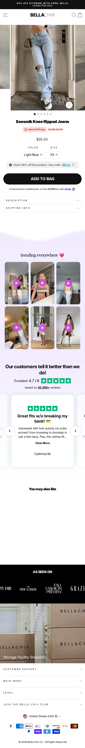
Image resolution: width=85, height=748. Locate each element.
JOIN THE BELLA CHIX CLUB (26, 704)
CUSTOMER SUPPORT (20, 669)
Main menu (12, 681)
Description (16, 200)
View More (42, 443)
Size (54, 147)
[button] (10, 431)
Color (33, 147)
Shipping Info (18, 208)
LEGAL (8, 692)
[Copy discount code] (73, 165)
